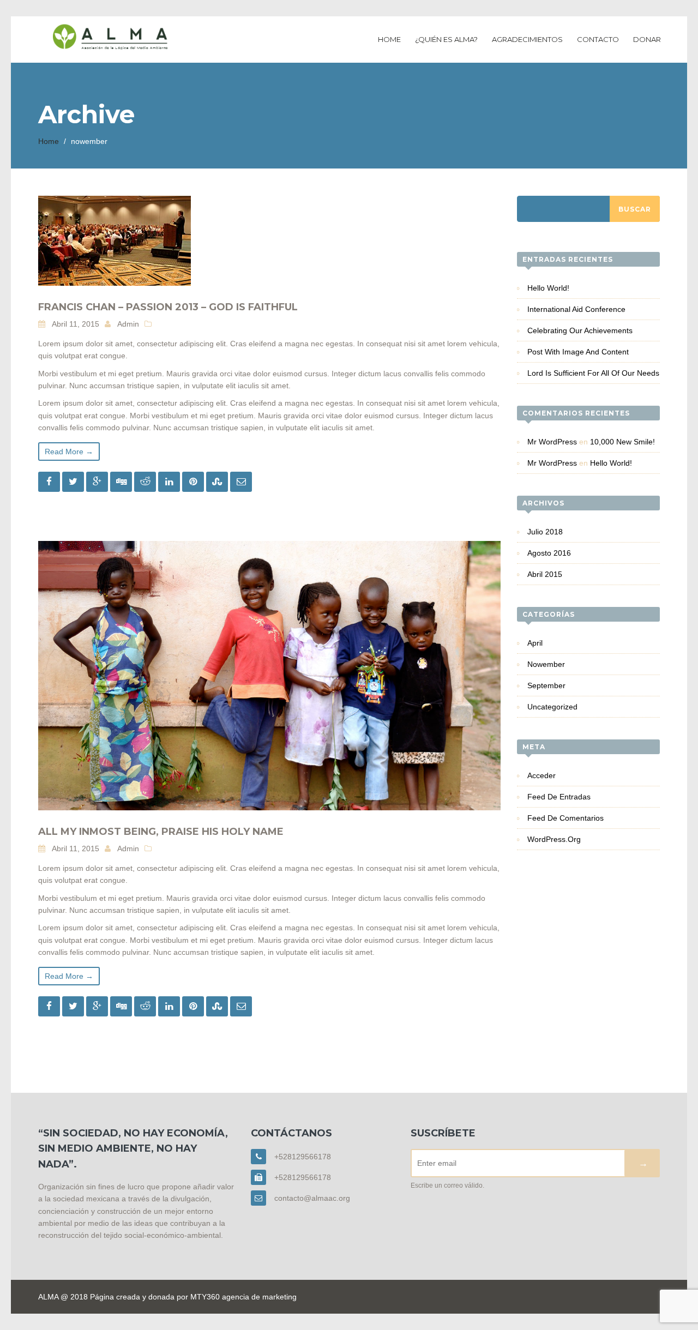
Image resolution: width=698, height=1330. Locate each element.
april (535, 643)
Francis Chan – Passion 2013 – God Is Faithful (168, 307)
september (546, 685)
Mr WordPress (552, 441)
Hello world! (548, 288)
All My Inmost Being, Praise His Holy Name (161, 832)
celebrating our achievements (580, 330)
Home (389, 39)
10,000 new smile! (622, 441)
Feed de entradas (559, 796)
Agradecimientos (527, 39)
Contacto (598, 39)
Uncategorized (552, 706)
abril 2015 (544, 574)
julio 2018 (545, 531)
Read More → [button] (69, 451)
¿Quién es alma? (446, 39)
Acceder (541, 775)
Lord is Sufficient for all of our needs (593, 373)
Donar (647, 39)
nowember (546, 664)
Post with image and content (578, 351)
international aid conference (576, 309)
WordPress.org (554, 839)
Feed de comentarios (565, 818)
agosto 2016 (549, 553)
